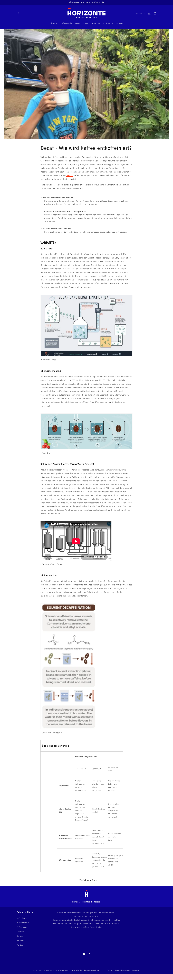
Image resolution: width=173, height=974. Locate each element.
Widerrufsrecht (77, 970)
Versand (109, 970)
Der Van (20, 936)
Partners (20, 940)
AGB (103, 970)
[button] (19, 13)
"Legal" (69, 175)
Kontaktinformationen (122, 970)
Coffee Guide (22, 927)
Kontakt (20, 945)
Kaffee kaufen (22, 918)
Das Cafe (20, 931)
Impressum (136, 970)
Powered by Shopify (62, 970)
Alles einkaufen (23, 922)
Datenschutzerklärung (91, 970)
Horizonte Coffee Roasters (47, 970)
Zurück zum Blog (88, 880)
